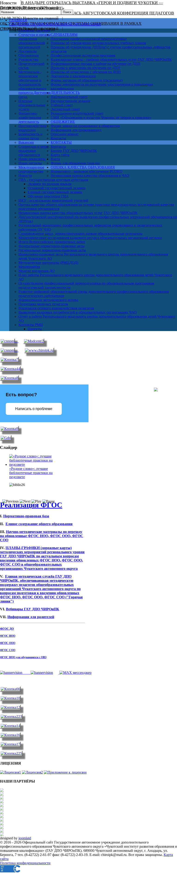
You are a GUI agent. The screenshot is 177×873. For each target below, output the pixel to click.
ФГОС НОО (7, 635)
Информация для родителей (30, 617)
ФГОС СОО (7, 650)
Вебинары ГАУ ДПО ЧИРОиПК (32, 609)
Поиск (67, 12)
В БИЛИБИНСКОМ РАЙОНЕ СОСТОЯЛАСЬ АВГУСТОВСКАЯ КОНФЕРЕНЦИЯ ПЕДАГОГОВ (87, 13)
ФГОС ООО (7, 643)
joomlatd (24, 838)
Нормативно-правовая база (26, 516)
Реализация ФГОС (31, 505)
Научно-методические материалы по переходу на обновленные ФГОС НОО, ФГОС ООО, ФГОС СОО (41, 536)
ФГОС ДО (7, 628)
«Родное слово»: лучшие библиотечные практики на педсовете (31, 473)
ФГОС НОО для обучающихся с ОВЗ (23, 657)
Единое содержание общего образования (39, 524)
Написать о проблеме (33, 409)
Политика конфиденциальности (25, 863)
